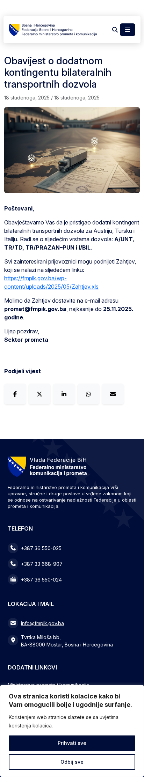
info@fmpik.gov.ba (42, 623)
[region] (72, 731)
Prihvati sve (72, 743)
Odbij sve (72, 762)
